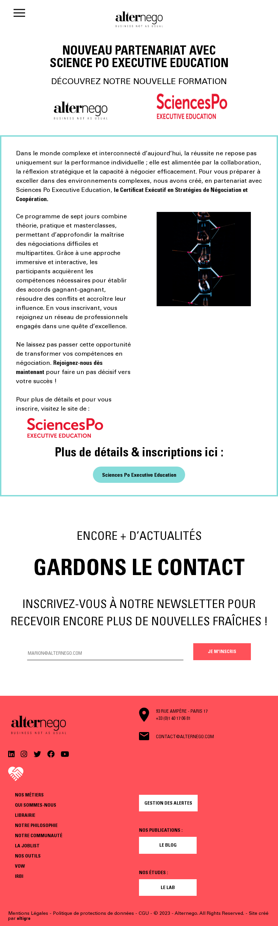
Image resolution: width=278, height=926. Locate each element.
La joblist (27, 846)
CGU (144, 913)
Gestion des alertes (168, 803)
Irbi (19, 876)
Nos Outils (28, 856)
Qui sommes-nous (35, 805)
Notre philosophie (36, 825)
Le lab (168, 887)
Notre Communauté (38, 835)
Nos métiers (29, 795)
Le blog (168, 845)
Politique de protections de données (93, 913)
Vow (20, 866)
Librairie (25, 815)
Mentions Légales (28, 913)
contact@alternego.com (185, 736)
